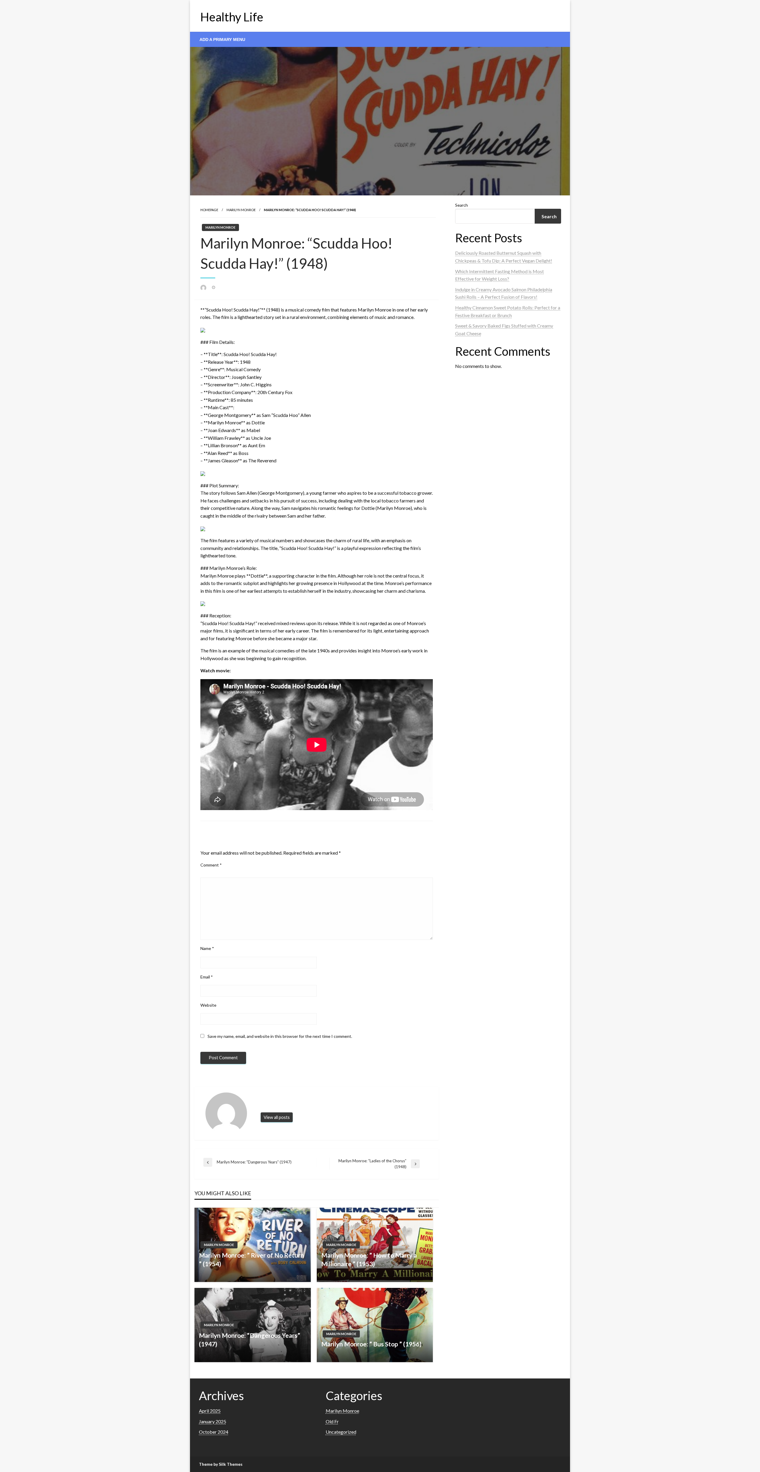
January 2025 (212, 1421)
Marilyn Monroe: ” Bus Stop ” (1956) (371, 1344)
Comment (211, 864)
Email (206, 976)
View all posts (277, 1117)
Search (461, 205)
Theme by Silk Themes (221, 1464)
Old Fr (332, 1421)
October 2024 (213, 1432)
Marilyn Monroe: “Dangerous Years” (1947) (249, 1340)
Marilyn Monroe (241, 210)
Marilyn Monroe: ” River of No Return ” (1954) (251, 1259)
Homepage (209, 210)
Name (207, 948)
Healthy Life (231, 17)
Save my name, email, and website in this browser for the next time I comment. (280, 1036)
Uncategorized (341, 1432)
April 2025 (210, 1411)
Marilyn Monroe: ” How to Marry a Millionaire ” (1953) (369, 1259)
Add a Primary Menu (222, 39)
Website (208, 1005)
